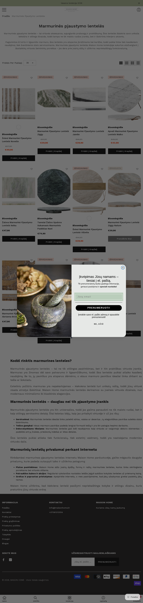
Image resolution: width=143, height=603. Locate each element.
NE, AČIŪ (99, 324)
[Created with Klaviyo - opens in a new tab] (71, 337)
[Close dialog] (123, 267)
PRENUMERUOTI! (98, 308)
